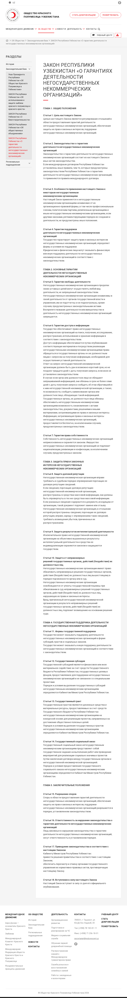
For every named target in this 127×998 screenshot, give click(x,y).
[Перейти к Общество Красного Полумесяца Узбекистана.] (7, 40)
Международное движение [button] (20, 29)
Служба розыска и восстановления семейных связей (59, 967)
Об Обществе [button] (44, 29)
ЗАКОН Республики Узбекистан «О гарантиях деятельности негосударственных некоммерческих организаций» (18, 147)
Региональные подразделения (13, 163)
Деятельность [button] (74, 29)
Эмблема (9, 934)
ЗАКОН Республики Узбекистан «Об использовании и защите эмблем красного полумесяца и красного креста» (19, 101)
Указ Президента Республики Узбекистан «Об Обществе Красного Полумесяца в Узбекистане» (18, 82)
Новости (61, 29)
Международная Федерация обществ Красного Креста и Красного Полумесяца (15, 955)
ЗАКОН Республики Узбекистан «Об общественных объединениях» (17, 129)
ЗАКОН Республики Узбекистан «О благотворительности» (19, 117)
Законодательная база (16, 69)
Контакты (91, 29)
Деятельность (59, 914)
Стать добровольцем (84, 15)
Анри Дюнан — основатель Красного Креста (15, 926)
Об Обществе (35, 914)
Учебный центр (103, 35)
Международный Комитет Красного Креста (14, 941)
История (10, 64)
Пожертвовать (111, 15)
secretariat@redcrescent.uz (86, 938)
